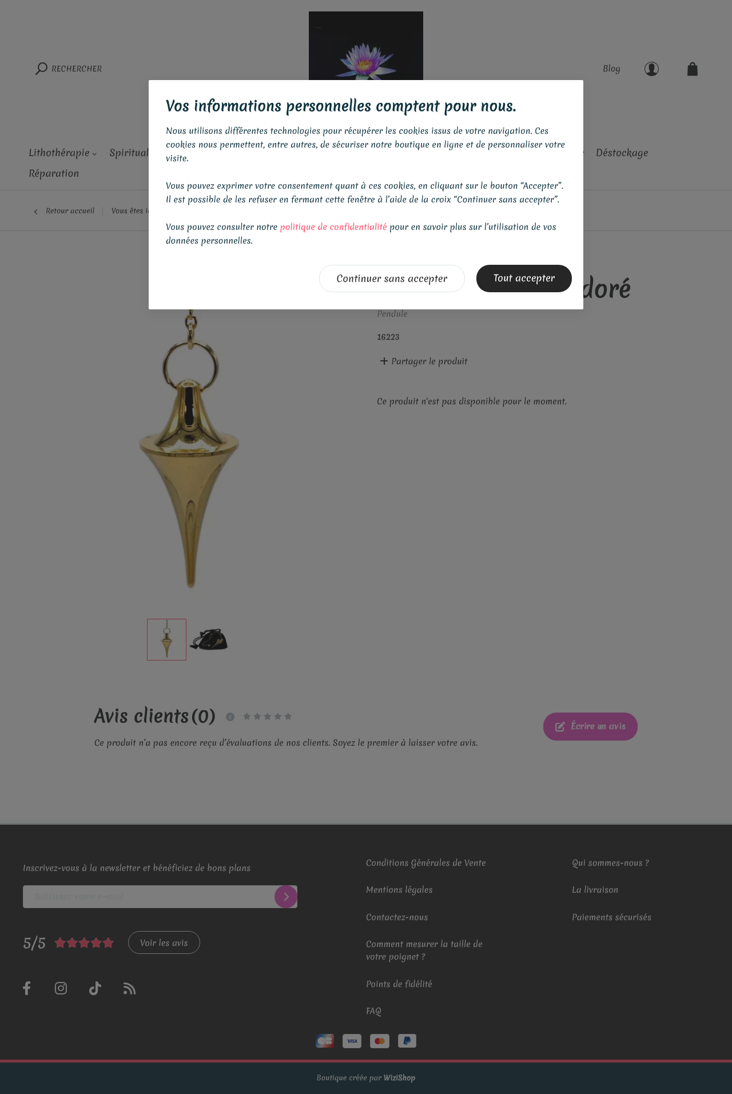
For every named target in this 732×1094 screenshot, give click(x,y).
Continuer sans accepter (392, 278)
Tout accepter (524, 278)
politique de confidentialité (333, 227)
